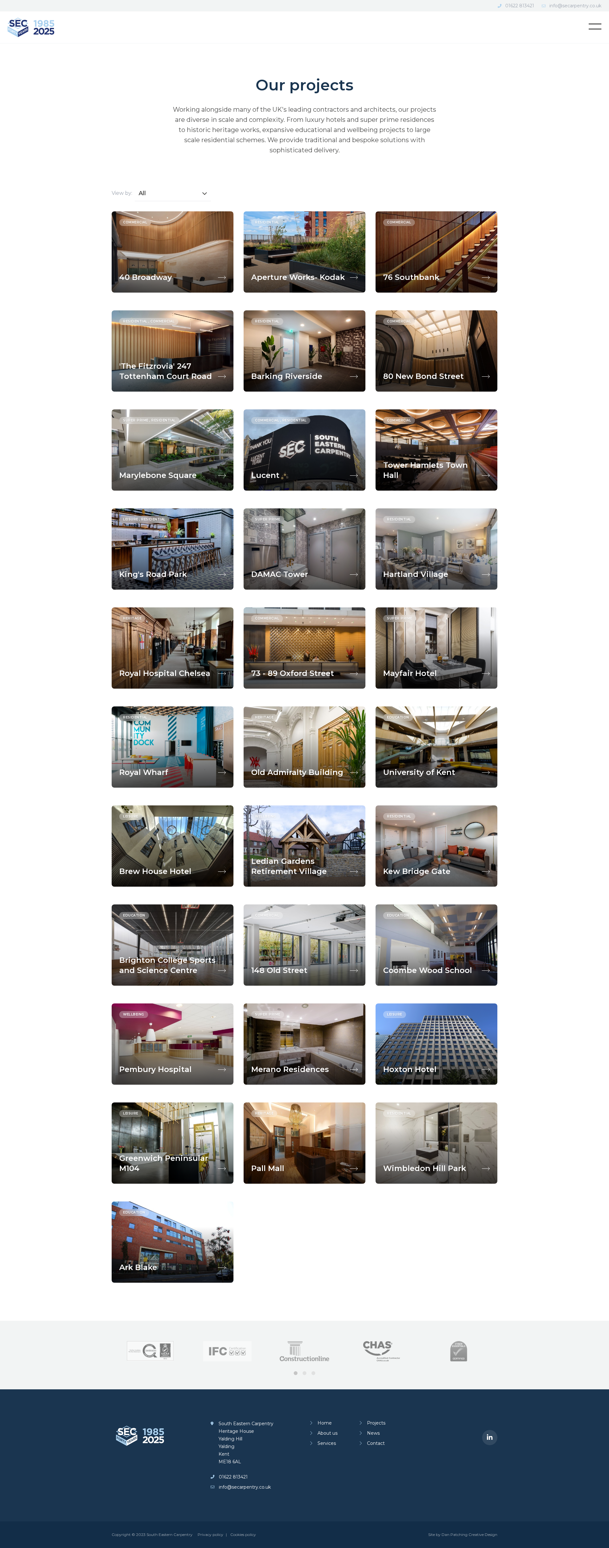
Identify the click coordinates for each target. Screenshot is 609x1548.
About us (327, 1433)
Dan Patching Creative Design (469, 1534)
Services (327, 1443)
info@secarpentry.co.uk (575, 6)
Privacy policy (210, 1534)
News (373, 1433)
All (142, 193)
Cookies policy (243, 1534)
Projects (376, 1423)
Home (325, 1423)
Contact (376, 1443)
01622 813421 (519, 6)
